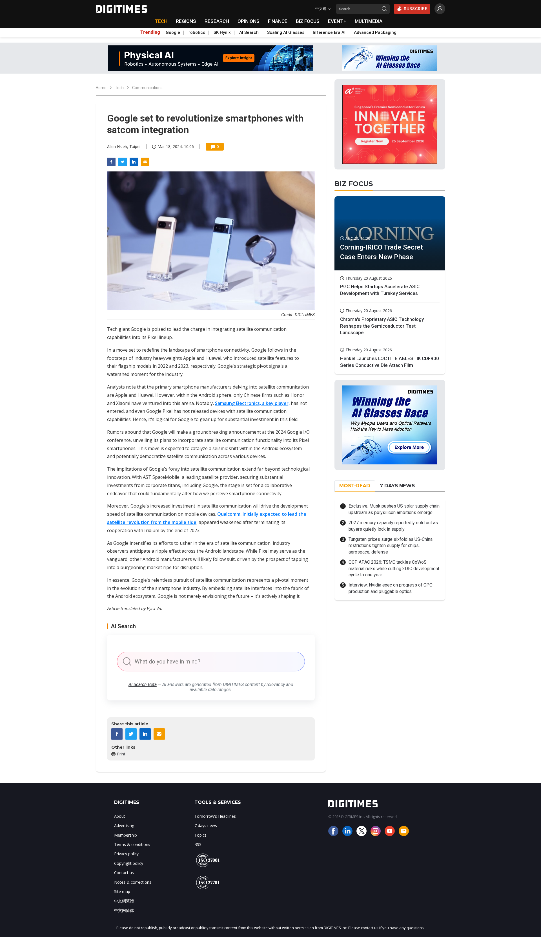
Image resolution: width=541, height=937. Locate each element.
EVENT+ (337, 21)
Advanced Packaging (375, 32)
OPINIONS (249, 21)
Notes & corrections (132, 882)
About (119, 816)
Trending (150, 32)
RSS (197, 844)
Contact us (124, 872)
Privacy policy (126, 853)
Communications (147, 87)
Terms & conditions (132, 844)
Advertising (124, 825)
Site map (122, 891)
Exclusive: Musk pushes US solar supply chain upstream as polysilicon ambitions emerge (394, 509)
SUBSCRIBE (415, 8)
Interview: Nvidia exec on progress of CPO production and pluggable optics (391, 588)
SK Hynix (222, 32)
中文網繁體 (124, 900)
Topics (200, 835)
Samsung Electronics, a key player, (252, 403)
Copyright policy (128, 863)
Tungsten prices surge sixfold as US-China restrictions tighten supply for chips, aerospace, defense (391, 546)
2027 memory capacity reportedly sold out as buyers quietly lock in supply (393, 526)
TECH (161, 21)
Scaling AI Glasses (285, 32)
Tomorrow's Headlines (215, 816)
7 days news (205, 825)
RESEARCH (217, 21)
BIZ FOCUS (308, 21)
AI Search (249, 32)
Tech (119, 87)
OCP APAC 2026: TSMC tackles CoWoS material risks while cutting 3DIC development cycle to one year (394, 568)
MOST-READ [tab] (354, 485)
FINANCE (277, 21)
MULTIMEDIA (368, 21)
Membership (125, 835)
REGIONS (186, 21)
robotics (197, 32)
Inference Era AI (329, 32)
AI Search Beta (142, 684)
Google (173, 32)
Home (101, 87)
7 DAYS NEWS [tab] (397, 485)
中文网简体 (124, 910)
